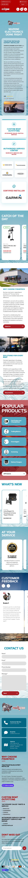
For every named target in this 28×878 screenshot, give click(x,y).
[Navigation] (25, 9)
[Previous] (3, 586)
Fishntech (8, 872)
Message (5, 673)
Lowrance (6, 509)
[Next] (8, 586)
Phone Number (6, 667)
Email (4, 660)
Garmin (25, 509)
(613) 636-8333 (4, 4)
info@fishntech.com (5, 1)
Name (4, 653)
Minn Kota (5, 244)
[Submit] (24, 848)
